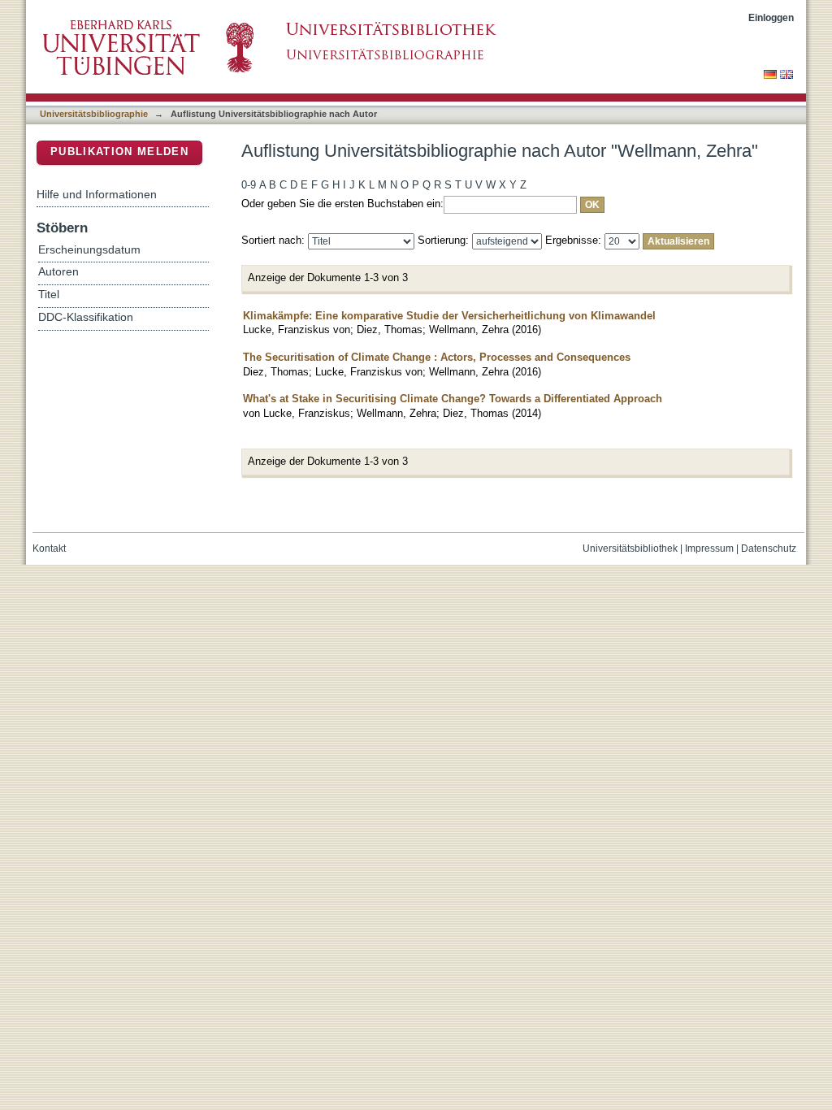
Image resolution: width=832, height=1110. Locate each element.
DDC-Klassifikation (85, 317)
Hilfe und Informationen (97, 194)
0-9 (248, 185)
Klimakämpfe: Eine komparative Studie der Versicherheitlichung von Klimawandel (449, 316)
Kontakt (49, 548)
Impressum (709, 548)
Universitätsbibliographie (94, 114)
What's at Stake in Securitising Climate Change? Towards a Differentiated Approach (452, 398)
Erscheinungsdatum (89, 250)
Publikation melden (119, 151)
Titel (48, 294)
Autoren (58, 272)
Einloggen (771, 17)
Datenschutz (768, 548)
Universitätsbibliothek (630, 548)
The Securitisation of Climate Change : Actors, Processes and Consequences (436, 357)
